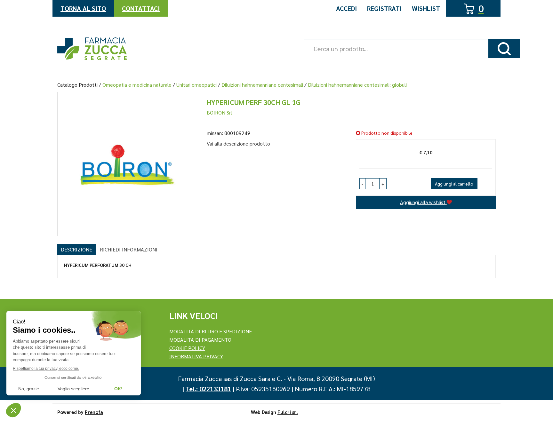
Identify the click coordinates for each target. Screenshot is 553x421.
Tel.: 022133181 (208, 389)
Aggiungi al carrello (454, 184)
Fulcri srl (287, 412)
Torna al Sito (83, 8)
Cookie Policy (187, 348)
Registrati (384, 8)
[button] (362, 183)
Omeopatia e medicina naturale (137, 84)
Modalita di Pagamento (200, 339)
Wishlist (426, 8)
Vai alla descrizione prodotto (238, 143)
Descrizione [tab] (76, 249)
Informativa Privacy (196, 356)
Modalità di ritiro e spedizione (210, 331)
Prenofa (94, 412)
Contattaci (141, 8)
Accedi (346, 8)
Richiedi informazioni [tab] (128, 249)
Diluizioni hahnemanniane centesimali (262, 84)
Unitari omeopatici (196, 84)
